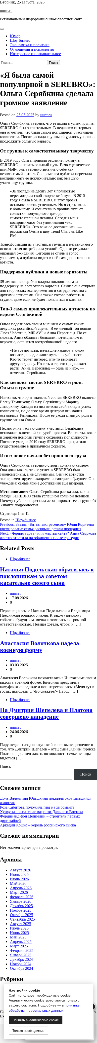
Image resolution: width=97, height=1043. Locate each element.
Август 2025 (20, 924)
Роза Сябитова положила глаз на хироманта (37, 807)
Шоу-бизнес (20, 40)
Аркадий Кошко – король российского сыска (38, 825)
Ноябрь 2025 (20, 910)
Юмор (15, 36)
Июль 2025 (19, 928)
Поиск (5, 766)
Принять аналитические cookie (35, 1020)
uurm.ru (6, 10)
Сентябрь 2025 (22, 919)
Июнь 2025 (19, 933)
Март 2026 (19, 892)
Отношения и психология (32, 49)
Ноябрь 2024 (20, 964)
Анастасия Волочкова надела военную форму (39, 646)
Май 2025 (18, 937)
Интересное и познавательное (35, 54)
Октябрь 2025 (21, 915)
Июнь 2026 (19, 879)
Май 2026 (18, 883)
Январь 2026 (20, 901)
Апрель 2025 (21, 941)
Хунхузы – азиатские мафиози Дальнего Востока (41, 812)
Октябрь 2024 (21, 968)
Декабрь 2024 (21, 959)
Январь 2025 (20, 955)
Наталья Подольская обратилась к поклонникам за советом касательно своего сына (47, 576)
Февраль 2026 (21, 897)
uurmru (46, 115)
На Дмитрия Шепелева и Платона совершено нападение (46, 713)
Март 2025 (19, 946)
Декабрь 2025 (21, 906)
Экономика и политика (29, 45)
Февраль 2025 (21, 950)
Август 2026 (20, 870)
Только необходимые (28, 1031)
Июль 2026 (19, 874)
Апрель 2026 (21, 888)
